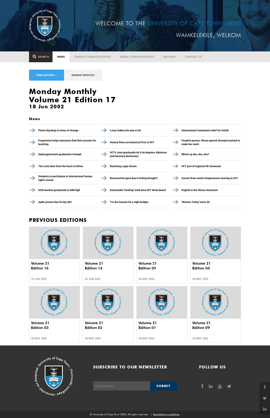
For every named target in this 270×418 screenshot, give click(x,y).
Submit (163, 386)
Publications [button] (45, 75)
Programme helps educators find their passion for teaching (67, 142)
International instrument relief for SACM (204, 130)
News (61, 56)
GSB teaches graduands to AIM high (59, 190)
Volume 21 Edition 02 (94, 325)
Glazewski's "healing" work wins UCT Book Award (138, 190)
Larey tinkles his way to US (125, 130)
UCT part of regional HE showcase (201, 166)
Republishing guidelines (166, 414)
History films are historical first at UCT (132, 142)
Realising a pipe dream (123, 166)
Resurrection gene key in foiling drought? (134, 178)
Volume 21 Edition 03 (40, 325)
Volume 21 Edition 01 (147, 325)
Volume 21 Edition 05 (147, 265)
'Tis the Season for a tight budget (129, 202)
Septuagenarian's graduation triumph (60, 154)
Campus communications (92, 56)
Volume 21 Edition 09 (201, 325)
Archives (169, 56)
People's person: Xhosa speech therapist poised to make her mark (210, 142)
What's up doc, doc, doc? (195, 154)
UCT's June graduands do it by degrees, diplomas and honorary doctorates (138, 154)
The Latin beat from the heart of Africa (60, 166)
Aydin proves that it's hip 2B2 (55, 202)
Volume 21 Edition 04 (201, 265)
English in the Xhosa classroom (199, 190)
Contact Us (193, 56)
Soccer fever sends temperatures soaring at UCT (209, 178)
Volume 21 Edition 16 (40, 265)
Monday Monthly (83, 75)
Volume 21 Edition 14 (94, 265)
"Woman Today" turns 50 (195, 202)
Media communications (137, 56)
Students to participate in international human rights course (65, 178)
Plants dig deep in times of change (58, 130)
